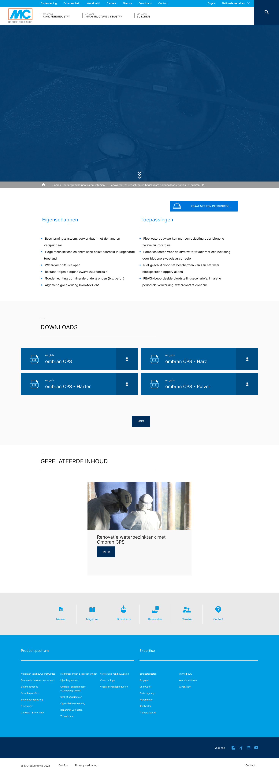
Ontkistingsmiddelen (71, 696)
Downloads (145, 3)
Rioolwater (145, 706)
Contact (163, 3)
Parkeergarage (147, 693)
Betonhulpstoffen (30, 693)
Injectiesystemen (69, 680)
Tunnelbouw (66, 716)
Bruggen (144, 680)
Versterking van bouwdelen (114, 673)
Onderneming (49, 3)
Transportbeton (148, 712)
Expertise (147, 651)
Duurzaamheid (71, 3)
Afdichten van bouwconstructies (38, 673)
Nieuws (127, 3)
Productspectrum (35, 651)
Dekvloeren (27, 706)
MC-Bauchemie (20, 15)
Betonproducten (148, 673)
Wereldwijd (93, 3)
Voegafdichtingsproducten (114, 686)
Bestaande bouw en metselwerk (38, 680)
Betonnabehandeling (32, 699)
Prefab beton (146, 699)
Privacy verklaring (86, 765)
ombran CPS (198, 184)
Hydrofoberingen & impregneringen (78, 673)
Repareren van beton (71, 709)
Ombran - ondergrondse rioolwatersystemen (78, 184)
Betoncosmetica (29, 686)
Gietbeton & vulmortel (32, 712)
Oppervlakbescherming (72, 703)
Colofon (63, 765)
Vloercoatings (107, 680)
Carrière (111, 3)
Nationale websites (233, 3)
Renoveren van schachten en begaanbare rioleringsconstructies (148, 184)
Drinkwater (145, 686)
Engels (211, 3)
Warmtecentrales (188, 680)
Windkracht (185, 686)
